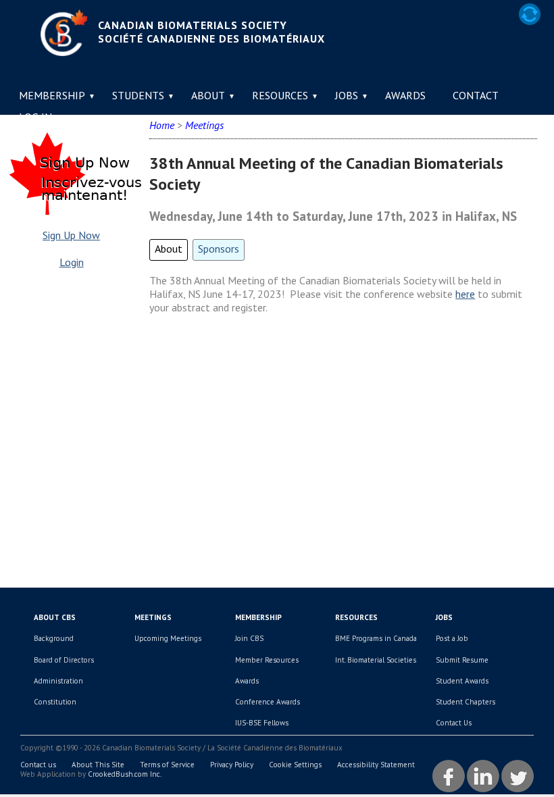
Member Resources (267, 660)
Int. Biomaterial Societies (375, 660)
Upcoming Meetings (167, 638)
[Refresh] (529, 14)
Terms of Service (167, 764)
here (465, 294)
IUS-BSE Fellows (261, 722)
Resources (280, 95)
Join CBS (249, 638)
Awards (405, 95)
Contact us (38, 764)
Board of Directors (64, 660)
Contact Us (454, 722)
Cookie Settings (295, 764)
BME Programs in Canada (376, 638)
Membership (52, 95)
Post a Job (452, 638)
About (208, 95)
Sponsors (218, 248)
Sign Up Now (71, 235)
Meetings (153, 617)
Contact (476, 95)
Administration (58, 681)
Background (54, 638)
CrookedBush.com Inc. (124, 774)
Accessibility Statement (376, 764)
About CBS (55, 617)
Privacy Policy (231, 764)
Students (138, 95)
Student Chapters (465, 701)
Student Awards (462, 681)
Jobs (346, 95)
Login (71, 262)
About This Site (98, 764)
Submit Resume (462, 660)
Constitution (55, 701)
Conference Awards (267, 701)
